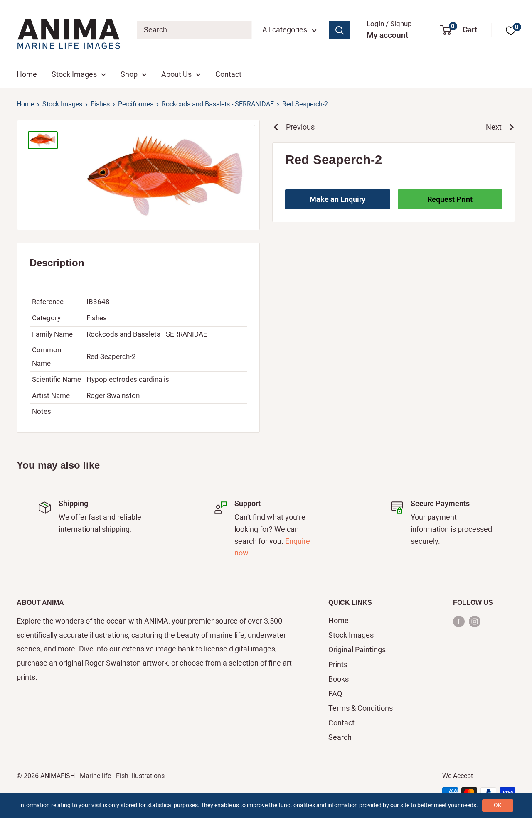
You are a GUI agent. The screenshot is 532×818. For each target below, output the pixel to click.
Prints (337, 664)
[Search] (339, 30)
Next (494, 127)
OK (498, 805)
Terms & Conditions (360, 708)
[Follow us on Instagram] (474, 621)
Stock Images (74, 74)
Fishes (100, 104)
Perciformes (135, 104)
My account (387, 35)
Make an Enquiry (337, 199)
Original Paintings (357, 649)
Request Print (450, 199)
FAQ (335, 693)
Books (338, 679)
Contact (228, 74)
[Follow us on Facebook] (459, 621)
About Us (176, 74)
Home (27, 74)
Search (340, 737)
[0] (510, 30)
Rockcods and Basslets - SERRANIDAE (218, 104)
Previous (300, 127)
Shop (129, 74)
